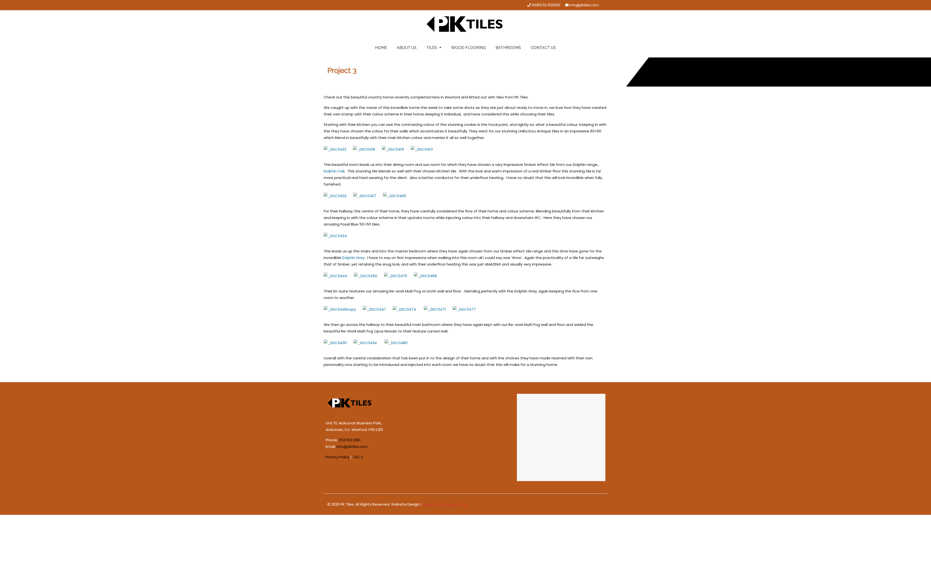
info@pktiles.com (584, 5)
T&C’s (358, 457)
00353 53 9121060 (546, 5)
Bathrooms (508, 47)
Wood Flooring (468, 47)
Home (381, 47)
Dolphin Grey (353, 257)
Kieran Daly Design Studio (445, 504)
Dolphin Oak (334, 171)
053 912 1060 (350, 440)
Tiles (432, 47)
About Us (407, 47)
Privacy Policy (337, 457)
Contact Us (543, 47)
